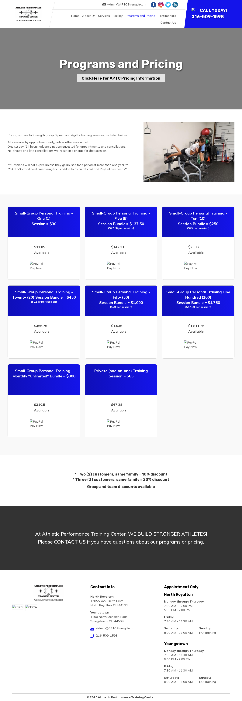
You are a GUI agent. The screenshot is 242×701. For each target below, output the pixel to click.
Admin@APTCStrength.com (126, 4)
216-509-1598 (208, 16)
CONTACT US (70, 542)
